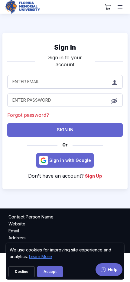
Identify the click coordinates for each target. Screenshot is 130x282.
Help (113, 269)
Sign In (65, 129)
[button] (114, 100)
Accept (50, 271)
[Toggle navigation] (120, 7)
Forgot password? (28, 115)
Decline (21, 271)
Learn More (40, 256)
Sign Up (93, 176)
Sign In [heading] (65, 47)
